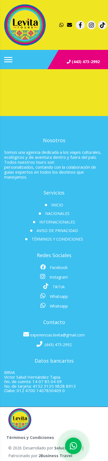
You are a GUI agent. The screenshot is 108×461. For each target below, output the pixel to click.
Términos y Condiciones (57, 239)
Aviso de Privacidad (57, 230)
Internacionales (57, 222)
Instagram (58, 277)
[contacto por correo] (70, 25)
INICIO (57, 204)
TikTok (58, 286)
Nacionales (57, 213)
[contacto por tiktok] (102, 25)
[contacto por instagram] (91, 25)
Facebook (58, 267)
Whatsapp (58, 296)
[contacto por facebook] (80, 25)
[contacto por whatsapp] (62, 25)
